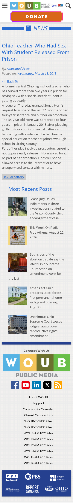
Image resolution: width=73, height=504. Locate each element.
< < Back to (10, 81)
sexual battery (13, 177)
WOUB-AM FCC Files (38, 433)
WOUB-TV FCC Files (38, 421)
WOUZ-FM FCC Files (38, 463)
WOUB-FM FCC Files (38, 439)
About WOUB (38, 397)
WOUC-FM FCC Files (38, 445)
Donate (37, 16)
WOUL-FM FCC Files (38, 457)
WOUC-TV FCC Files (38, 427)
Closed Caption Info (38, 415)
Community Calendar (38, 409)
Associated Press (18, 68)
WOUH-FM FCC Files (38, 451)
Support (38, 403)
